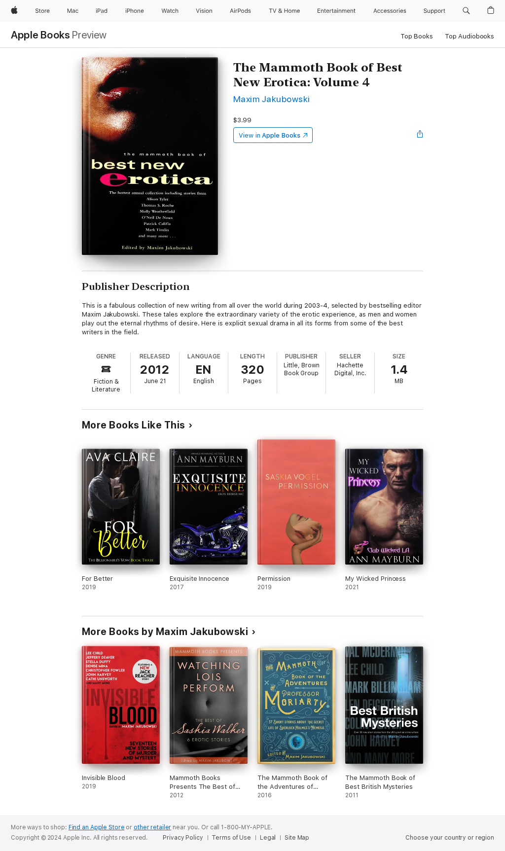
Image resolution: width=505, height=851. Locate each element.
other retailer (152, 827)
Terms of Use (231, 837)
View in (269, 135)
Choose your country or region (449, 837)
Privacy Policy (183, 837)
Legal (268, 837)
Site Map (297, 837)
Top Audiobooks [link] (469, 36)
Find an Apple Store (97, 827)
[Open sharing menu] (420, 135)
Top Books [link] (416, 36)
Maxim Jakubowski (271, 99)
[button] (466, 11)
